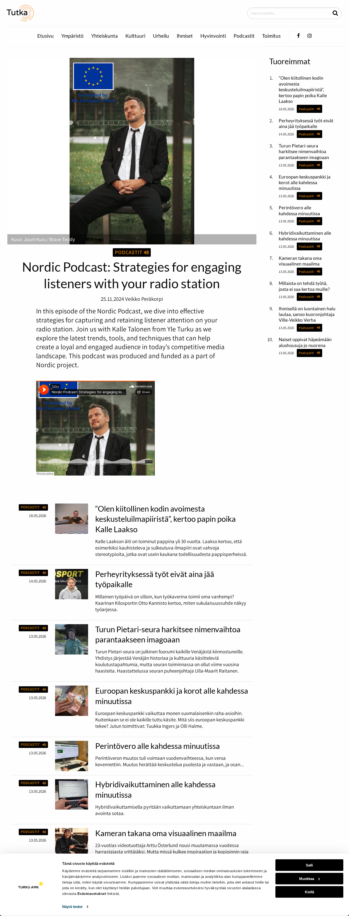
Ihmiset (185, 36)
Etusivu (45, 36)
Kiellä (309, 892)
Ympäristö (72, 36)
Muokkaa (306, 878)
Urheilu (161, 36)
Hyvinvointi (213, 36)
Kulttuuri (135, 36)
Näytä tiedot (72, 907)
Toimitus (271, 36)
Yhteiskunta (104, 36)
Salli (309, 865)
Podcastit (244, 36)
